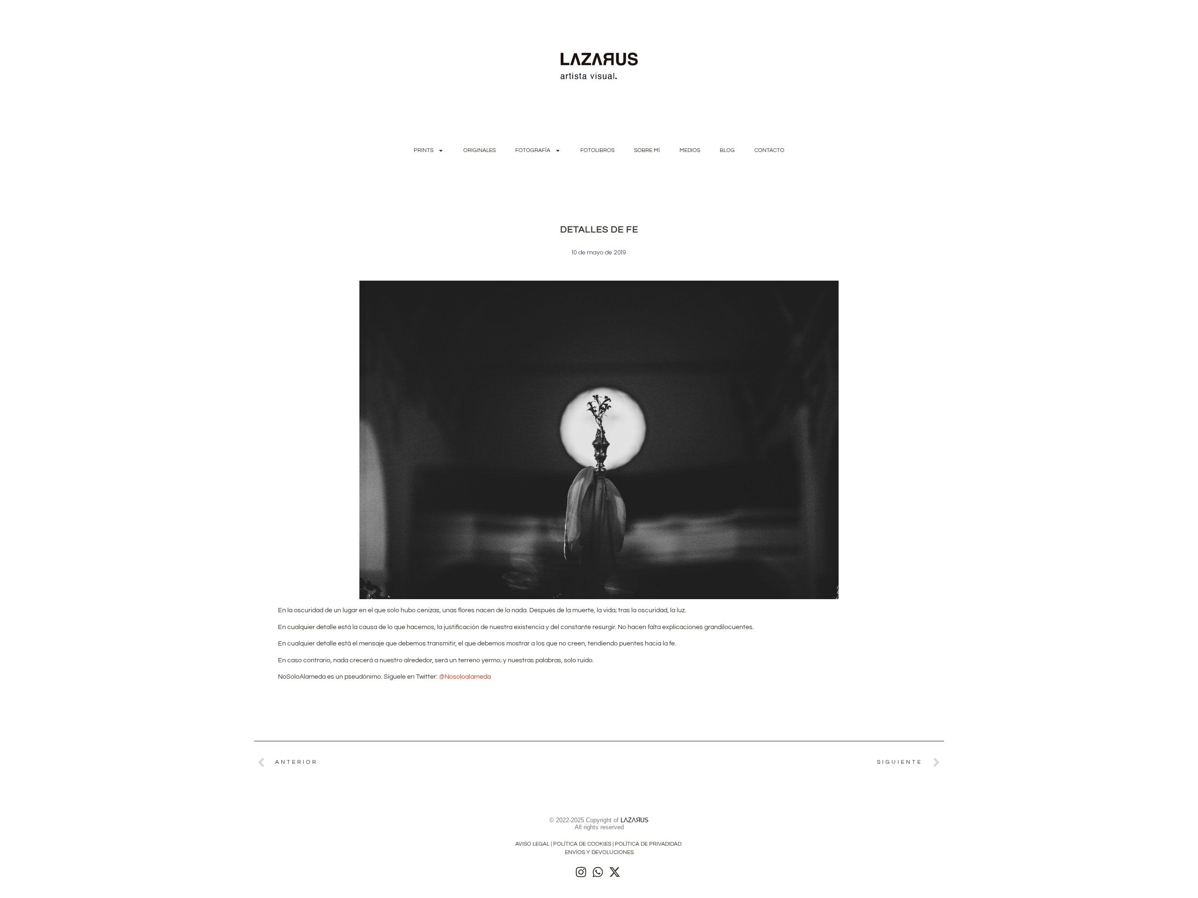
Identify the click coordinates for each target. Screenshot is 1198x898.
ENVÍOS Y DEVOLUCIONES (599, 852)
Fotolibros (597, 150)
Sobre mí (647, 150)
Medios (689, 150)
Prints (423, 150)
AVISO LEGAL (532, 844)
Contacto (769, 150)
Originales (479, 150)
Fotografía (532, 150)
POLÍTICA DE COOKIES (582, 844)
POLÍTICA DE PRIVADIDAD (649, 844)
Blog (727, 150)
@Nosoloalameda (465, 677)
